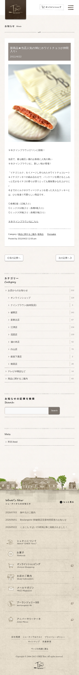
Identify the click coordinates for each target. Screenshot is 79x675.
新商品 (40, 234)
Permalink (51, 234)
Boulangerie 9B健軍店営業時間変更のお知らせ (36, 520)
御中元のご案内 (20, 512)
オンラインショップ (42, 298)
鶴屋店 (42, 364)
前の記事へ (14, 258)
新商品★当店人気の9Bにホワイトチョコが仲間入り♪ (39, 50)
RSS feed (12, 442)
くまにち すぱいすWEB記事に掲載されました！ (36, 527)
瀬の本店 (42, 342)
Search (54, 410)
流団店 (42, 334)
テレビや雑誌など (41, 371)
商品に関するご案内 (27, 234)
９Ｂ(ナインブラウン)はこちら (23, 221)
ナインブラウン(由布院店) (42, 305)
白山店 (42, 349)
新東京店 (42, 320)
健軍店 (42, 312)
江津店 (42, 327)
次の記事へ (64, 258)
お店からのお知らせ (41, 290)
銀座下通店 (42, 356)
